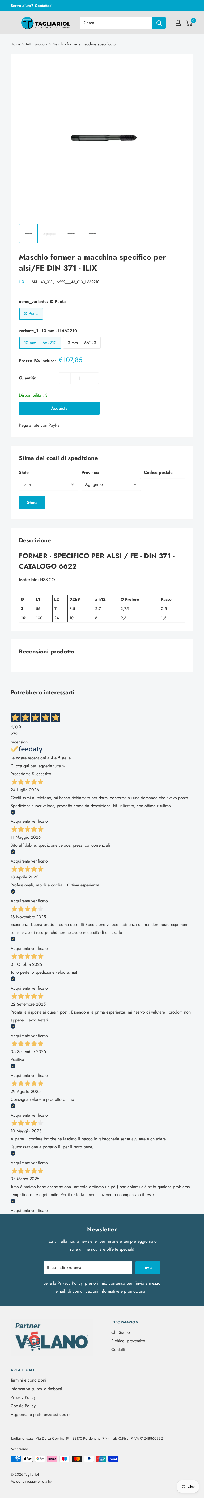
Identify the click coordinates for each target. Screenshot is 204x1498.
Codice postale (158, 472)
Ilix (21, 281)
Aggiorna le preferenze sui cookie (41, 1415)
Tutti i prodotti (36, 44)
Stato (24, 472)
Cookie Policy (23, 1406)
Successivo (41, 774)
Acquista (59, 408)
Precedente (21, 774)
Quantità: (27, 378)
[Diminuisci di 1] (64, 378)
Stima (32, 502)
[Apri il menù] (13, 23)
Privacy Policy (70, 1283)
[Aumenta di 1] (93, 378)
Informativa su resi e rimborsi (36, 1389)
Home (15, 44)
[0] (189, 23)
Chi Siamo (120, 1332)
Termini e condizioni (28, 1380)
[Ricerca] (159, 23)
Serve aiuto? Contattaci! (32, 5)
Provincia (90, 472)
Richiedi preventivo (128, 1341)
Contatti (118, 1350)
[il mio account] (178, 23)
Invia (147, 1268)
